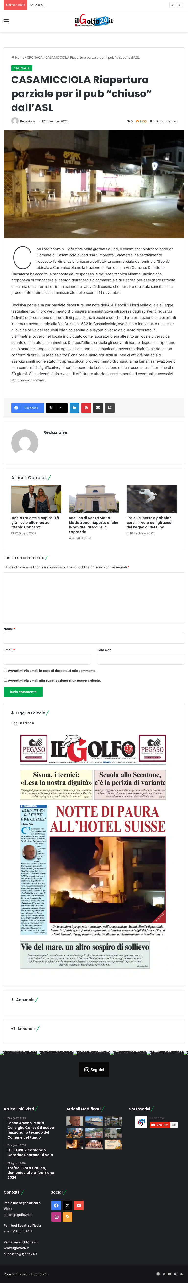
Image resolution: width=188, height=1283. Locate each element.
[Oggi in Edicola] (93, 976)
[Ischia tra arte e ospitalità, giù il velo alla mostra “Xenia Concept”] (36, 499)
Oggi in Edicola (22, 723)
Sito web (104, 650)
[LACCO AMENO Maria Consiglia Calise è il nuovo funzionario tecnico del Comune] (113, 1133)
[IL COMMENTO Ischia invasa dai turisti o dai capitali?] (74, 1121)
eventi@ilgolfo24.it (18, 1231)
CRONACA (35, 57)
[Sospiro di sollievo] (74, 1133)
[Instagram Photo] (18, 1069)
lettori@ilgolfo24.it (18, 1215)
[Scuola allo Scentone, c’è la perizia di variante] (113, 1121)
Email (9, 650)
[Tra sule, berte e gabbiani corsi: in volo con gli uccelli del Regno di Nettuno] (152, 499)
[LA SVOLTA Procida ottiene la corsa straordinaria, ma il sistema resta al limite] (94, 1121)
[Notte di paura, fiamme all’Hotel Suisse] (74, 1144)
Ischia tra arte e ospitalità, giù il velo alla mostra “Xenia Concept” (35, 522)
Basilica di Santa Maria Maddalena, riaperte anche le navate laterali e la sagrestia (93, 524)
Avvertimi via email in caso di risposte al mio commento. (52, 671)
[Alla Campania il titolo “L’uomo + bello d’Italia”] (94, 1144)
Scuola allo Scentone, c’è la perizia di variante (64, 5)
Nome (9, 629)
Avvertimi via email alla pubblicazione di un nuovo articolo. (54, 680)
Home (19, 57)
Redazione (27, 121)
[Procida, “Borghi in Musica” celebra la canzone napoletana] (113, 1144)
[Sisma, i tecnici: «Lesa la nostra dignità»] (94, 1133)
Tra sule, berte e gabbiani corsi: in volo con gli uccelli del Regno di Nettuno (150, 522)
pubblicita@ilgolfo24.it (20, 1254)
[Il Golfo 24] (94, 21)
